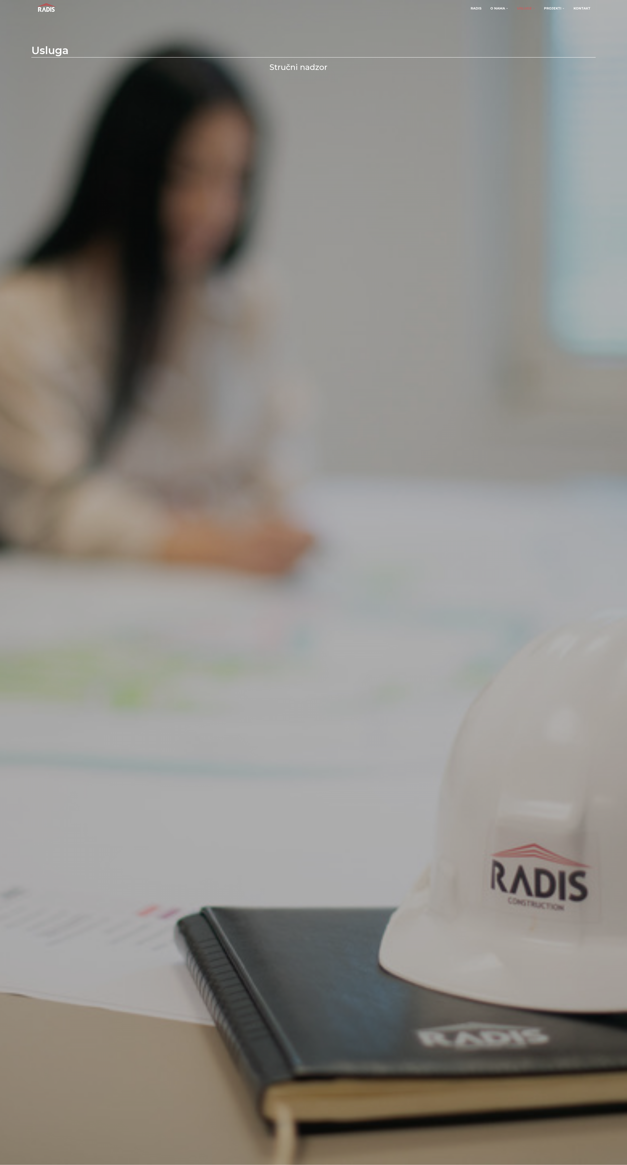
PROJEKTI (552, 8)
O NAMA (497, 8)
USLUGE (524, 8)
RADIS (476, 8)
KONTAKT (581, 8)
